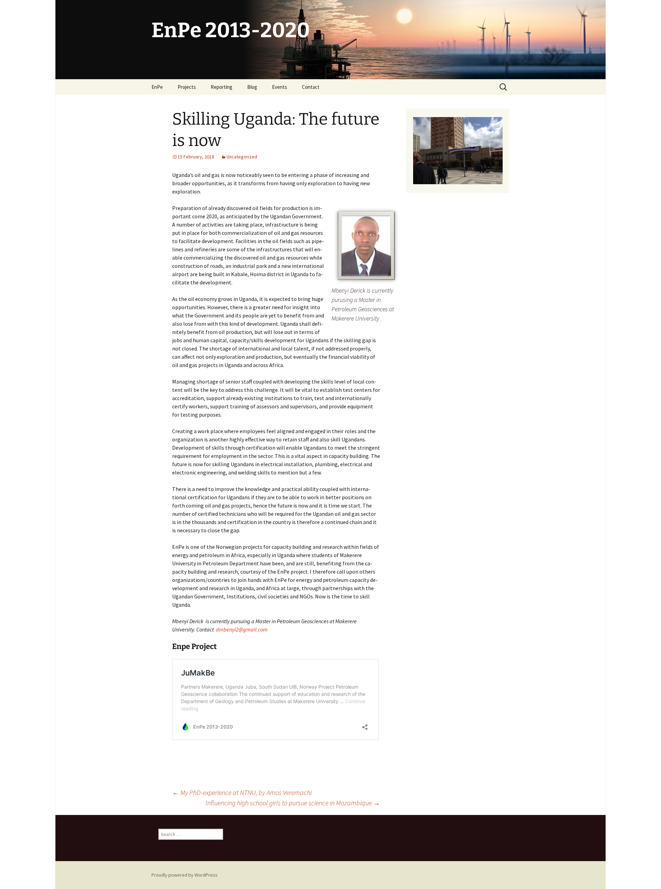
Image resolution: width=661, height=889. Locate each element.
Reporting (221, 87)
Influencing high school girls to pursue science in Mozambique (293, 802)
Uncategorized (242, 157)
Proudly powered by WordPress (184, 875)
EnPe (157, 87)
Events (279, 87)
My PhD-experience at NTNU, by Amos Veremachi (242, 792)
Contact (310, 87)
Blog (252, 87)
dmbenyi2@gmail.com (241, 629)
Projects (187, 87)
